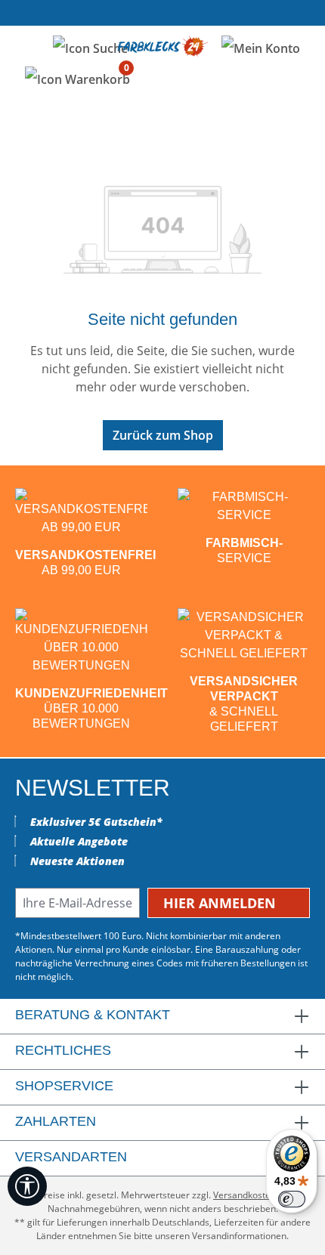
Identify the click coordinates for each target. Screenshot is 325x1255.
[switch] (291, 1199)
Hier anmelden (221, 903)
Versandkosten (244, 1195)
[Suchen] (90, 47)
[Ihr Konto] (261, 47)
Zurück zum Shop (163, 435)
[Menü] (29, 47)
